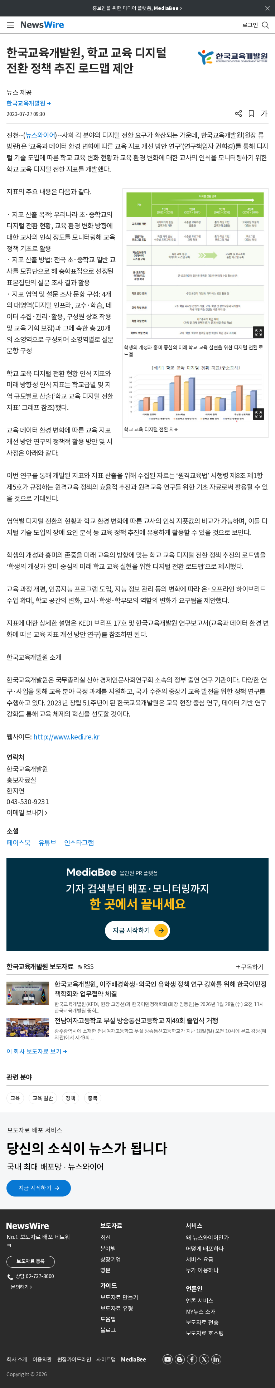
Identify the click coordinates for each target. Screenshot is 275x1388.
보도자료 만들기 (119, 1297)
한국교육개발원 (28, 103)
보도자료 (111, 1226)
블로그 (108, 1330)
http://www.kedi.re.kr (66, 737)
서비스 (194, 1226)
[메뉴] (9, 25)
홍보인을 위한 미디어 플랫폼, (137, 8)
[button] (238, 114)
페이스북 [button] (18, 843)
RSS (88, 967)
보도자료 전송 (202, 1322)
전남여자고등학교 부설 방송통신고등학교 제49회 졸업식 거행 (136, 1020)
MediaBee (133, 1359)
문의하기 (21, 1287)
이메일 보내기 (27, 813)
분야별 (108, 1248)
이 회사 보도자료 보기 (36, 1051)
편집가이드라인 (74, 1359)
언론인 (194, 1289)
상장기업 (110, 1259)
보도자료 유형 (116, 1308)
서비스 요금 (199, 1259)
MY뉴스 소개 (201, 1311)
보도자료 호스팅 (205, 1333)
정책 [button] (70, 1098)
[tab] (140, 1226)
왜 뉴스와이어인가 (207, 1237)
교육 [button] (15, 1098)
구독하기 (252, 967)
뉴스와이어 (40, 135)
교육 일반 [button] (43, 1098)
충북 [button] (92, 1098)
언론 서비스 (199, 1300)
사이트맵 (106, 1359)
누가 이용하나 (202, 1270)
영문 (105, 1270)
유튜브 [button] (47, 843)
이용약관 (42, 1359)
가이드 (108, 1286)
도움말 (108, 1319)
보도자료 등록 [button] (30, 1261)
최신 (105, 1237)
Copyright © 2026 (26, 1374)
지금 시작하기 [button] (35, 1188)
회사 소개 (16, 1359)
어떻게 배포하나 (205, 1248)
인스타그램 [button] (79, 843)
